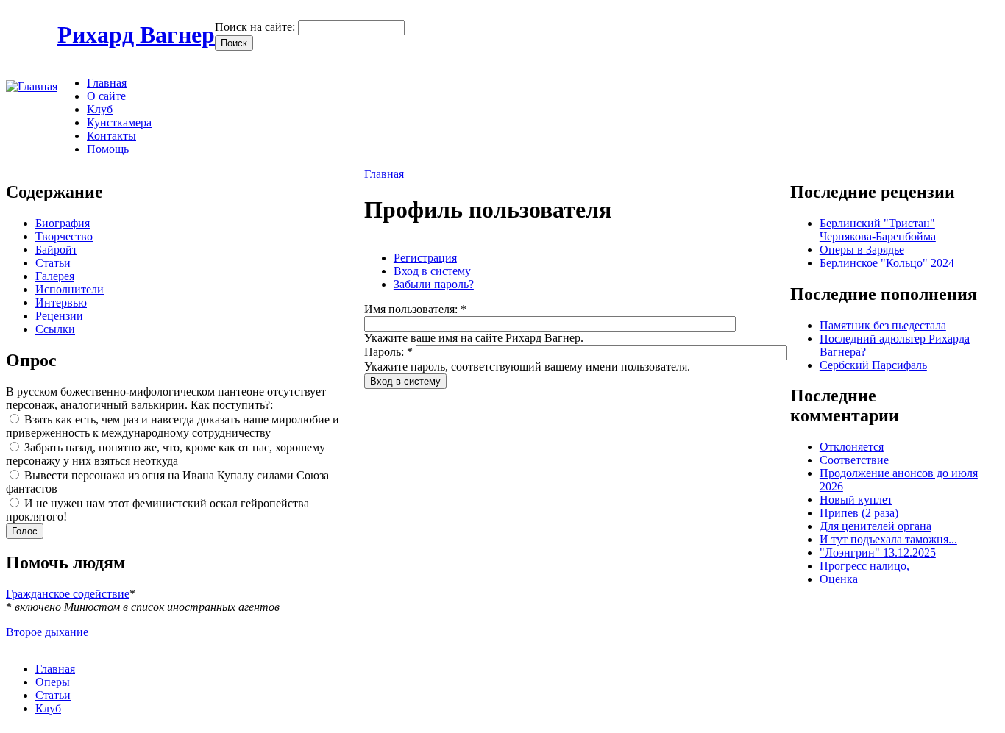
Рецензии (59, 316)
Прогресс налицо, (864, 565)
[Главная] (31, 86)
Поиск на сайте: (256, 27)
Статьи (53, 263)
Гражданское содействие (67, 593)
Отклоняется (852, 446)
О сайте (106, 96)
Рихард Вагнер (136, 34)
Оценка (839, 579)
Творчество (64, 236)
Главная (107, 82)
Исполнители (69, 289)
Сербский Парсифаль (873, 365)
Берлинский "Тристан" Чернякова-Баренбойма (878, 230)
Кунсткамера (119, 122)
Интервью (61, 302)
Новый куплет (856, 499)
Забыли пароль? (434, 284)
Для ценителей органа (875, 526)
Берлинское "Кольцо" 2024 (887, 263)
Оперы (52, 682)
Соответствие (854, 460)
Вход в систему (432, 271)
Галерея (54, 276)
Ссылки (55, 329)
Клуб (100, 109)
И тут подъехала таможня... (888, 539)
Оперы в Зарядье (862, 249)
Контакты (111, 135)
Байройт (56, 249)
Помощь (108, 149)
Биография (62, 223)
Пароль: (388, 352)
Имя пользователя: (415, 309)
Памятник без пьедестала (883, 325)
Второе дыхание (47, 632)
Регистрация (425, 257)
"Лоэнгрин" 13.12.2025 (878, 552)
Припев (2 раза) (859, 513)
